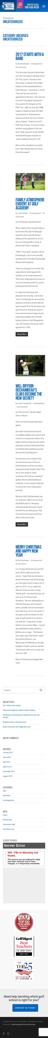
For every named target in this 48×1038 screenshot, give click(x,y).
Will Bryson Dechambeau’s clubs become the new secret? (29, 392)
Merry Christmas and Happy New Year (28, 551)
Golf (4, 791)
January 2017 (8, 753)
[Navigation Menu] (43, 6)
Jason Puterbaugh (24, 403)
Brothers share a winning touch (14, 722)
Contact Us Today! (25, 1008)
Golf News (6, 796)
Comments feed (9, 824)
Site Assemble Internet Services (23, 1024)
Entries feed (7, 820)
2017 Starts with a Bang (30, 57)
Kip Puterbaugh (23, 64)
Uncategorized (36, 64)
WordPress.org (8, 829)
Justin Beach (23, 213)
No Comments (21, 67)
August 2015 (7, 776)
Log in (5, 815)
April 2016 (6, 762)
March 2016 (7, 767)
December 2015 (9, 771)
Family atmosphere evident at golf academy (30, 204)
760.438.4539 (32, 7)
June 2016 (7, 757)
